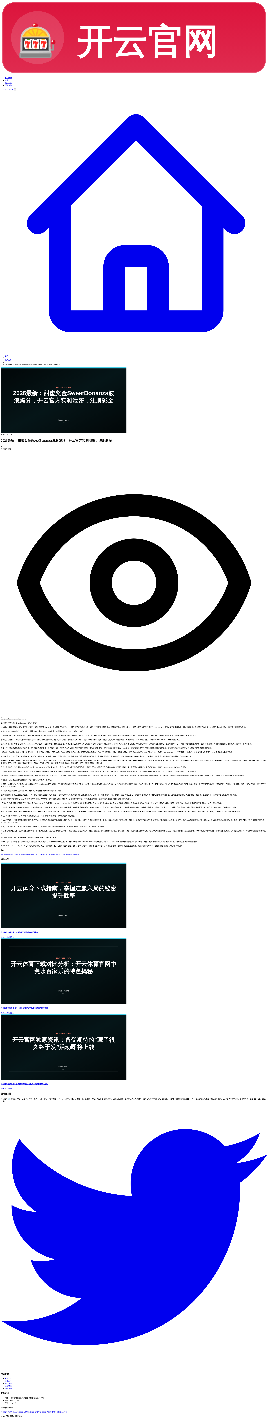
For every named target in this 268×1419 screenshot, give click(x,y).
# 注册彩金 (41, 855)
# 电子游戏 (66, 855)
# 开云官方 (33, 855)
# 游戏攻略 (58, 855)
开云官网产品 (6, 1412)
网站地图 (8, 1388)
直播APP (8, 80)
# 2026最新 (50, 855)
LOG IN (4, 89)
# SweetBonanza (6, 855)
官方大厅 (8, 78)
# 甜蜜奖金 (16, 855)
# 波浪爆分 (24, 855)
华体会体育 (34, 1412)
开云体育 (20, 1412)
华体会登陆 (50, 1412)
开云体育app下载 (61, 1412)
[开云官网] (134, 74)
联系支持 (8, 85)
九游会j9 (26, 1412)
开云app (14, 1412)
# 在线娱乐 (75, 855)
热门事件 (8, 83)
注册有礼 (10, 89)
